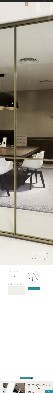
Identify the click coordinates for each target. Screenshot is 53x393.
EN (46, 0)
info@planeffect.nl (41, 0)
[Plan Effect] (26, 4)
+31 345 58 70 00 (34, 0)
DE (47, 0)
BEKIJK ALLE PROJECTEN (25, 378)
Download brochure (33, 288)
